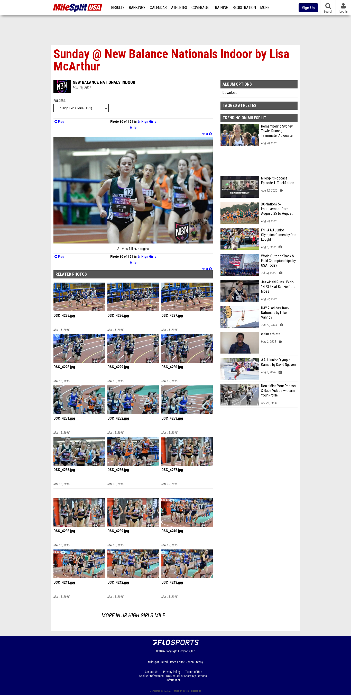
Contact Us (151, 672)
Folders (59, 101)
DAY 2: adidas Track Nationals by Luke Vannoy (275, 313)
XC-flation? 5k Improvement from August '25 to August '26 (277, 209)
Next (205, 134)
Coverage (200, 7)
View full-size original (135, 249)
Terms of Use (193, 672)
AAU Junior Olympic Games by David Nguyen (278, 362)
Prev (60, 121)
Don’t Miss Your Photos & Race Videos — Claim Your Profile (278, 391)
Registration (244, 7)
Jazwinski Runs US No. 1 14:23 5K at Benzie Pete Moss (279, 287)
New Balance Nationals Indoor (104, 82)
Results (118, 7)
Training (220, 7)
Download (230, 93)
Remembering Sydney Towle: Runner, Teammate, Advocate (277, 131)
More (264, 7)
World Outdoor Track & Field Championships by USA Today (278, 261)
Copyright (171, 651)
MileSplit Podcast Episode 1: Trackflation (277, 180)
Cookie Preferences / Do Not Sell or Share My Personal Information (173, 678)
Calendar (158, 7)
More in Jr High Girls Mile (133, 615)
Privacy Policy (171, 672)
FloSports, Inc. (187, 651)
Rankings (137, 7)
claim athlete (270, 334)
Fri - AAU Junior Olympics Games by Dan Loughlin (278, 235)
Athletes (179, 7)
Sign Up (308, 8)
